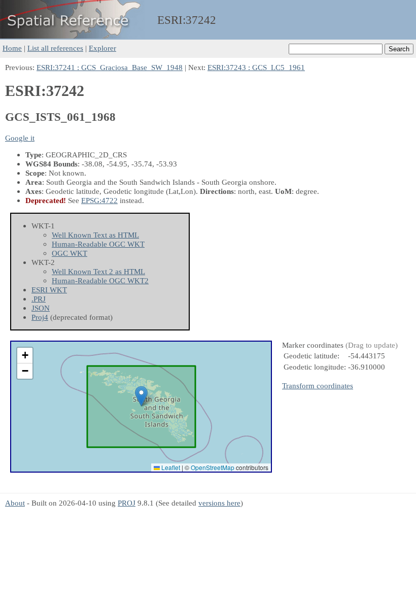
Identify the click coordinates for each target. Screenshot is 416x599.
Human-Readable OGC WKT (98, 244)
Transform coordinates (317, 385)
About (15, 502)
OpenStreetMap (212, 467)
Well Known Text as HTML (95, 234)
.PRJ (38, 298)
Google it (19, 138)
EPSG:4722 (99, 200)
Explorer (102, 48)
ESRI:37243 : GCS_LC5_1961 (256, 67)
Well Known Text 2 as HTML (98, 271)
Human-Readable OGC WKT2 (100, 280)
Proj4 (39, 317)
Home (12, 48)
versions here (219, 502)
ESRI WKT (49, 289)
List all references (55, 48)
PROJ (126, 502)
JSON (40, 308)
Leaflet (170, 467)
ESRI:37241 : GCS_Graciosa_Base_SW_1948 (110, 67)
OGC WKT (69, 253)
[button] (141, 396)
